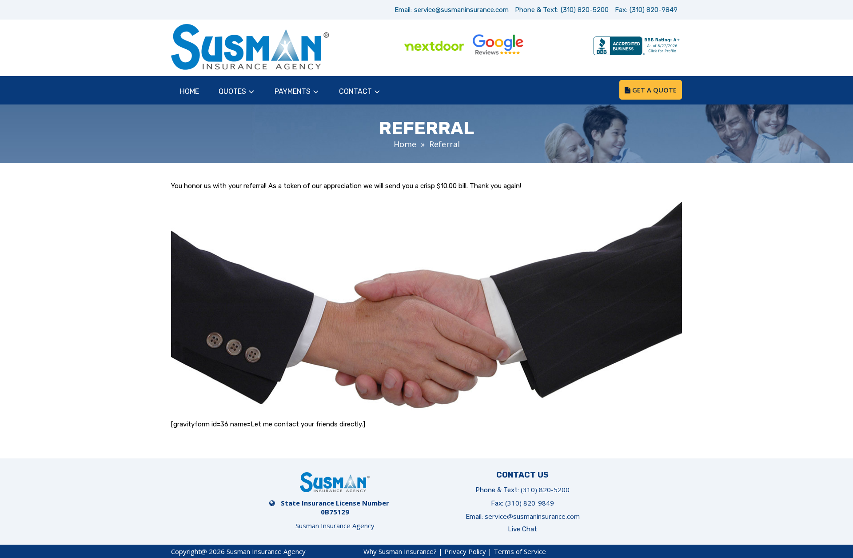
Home (189, 91)
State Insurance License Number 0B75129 (335, 507)
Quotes (232, 91)
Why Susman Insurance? (400, 551)
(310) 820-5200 (585, 10)
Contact (355, 91)
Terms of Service (520, 551)
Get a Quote (653, 89)
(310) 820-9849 (654, 10)
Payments (293, 91)
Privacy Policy (465, 551)
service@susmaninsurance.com (461, 10)
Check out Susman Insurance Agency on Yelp (561, 47)
